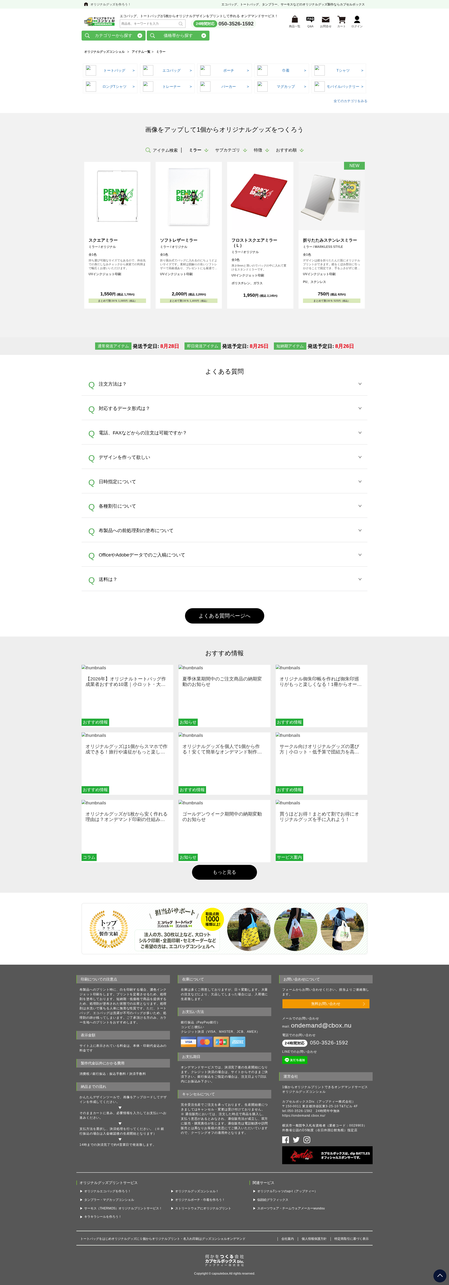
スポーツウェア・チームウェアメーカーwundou (291, 1208)
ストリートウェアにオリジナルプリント (203, 1208)
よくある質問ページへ (224, 616)
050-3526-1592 (236, 24)
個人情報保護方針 (314, 1239)
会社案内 (287, 1239)
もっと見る (224, 872)
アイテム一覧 (141, 52)
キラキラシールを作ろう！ (103, 1216)
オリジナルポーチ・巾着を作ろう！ (200, 1200)
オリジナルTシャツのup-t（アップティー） (287, 1191)
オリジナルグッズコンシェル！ (197, 1191)
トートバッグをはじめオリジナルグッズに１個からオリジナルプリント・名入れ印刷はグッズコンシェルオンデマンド (163, 1239)
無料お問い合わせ (325, 1004)
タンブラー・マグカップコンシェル (109, 1200)
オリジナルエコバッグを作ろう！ (107, 1191)
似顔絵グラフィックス (272, 1200)
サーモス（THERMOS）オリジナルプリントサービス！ (123, 1208)
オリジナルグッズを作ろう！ (110, 4)
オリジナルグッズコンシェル (104, 52)
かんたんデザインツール (98, 1097)
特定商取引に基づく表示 (351, 1239)
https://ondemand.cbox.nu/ (303, 1115)
